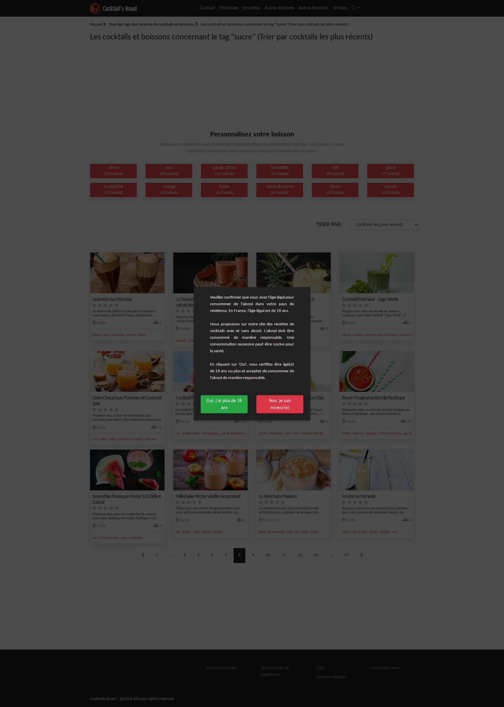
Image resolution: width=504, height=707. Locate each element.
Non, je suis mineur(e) (280, 404)
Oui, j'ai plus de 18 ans (224, 404)
